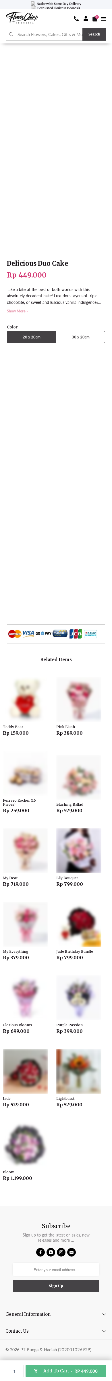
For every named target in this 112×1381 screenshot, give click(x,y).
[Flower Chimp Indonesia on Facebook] (40, 1252)
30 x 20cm (81, 337)
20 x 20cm (31, 337)
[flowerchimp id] (22, 18)
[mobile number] (76, 18)
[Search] (11, 34)
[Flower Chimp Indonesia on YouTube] (51, 1252)
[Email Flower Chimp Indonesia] (71, 1252)
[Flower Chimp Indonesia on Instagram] (61, 1252)
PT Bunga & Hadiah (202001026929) (55, 1349)
